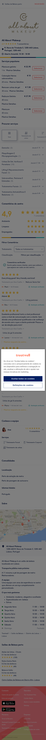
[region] (23, 370)
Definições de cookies (23, 385)
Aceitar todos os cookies (23, 379)
